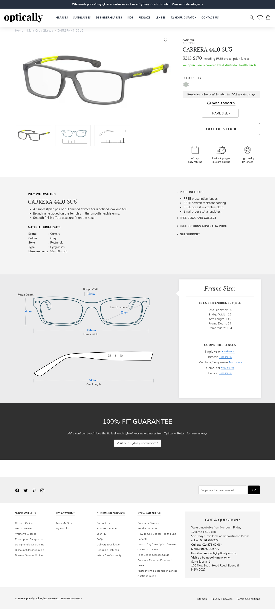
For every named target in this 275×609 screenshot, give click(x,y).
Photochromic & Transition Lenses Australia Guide (157, 573)
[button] (130, 17)
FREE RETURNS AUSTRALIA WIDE (203, 226)
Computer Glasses (148, 523)
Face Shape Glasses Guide (153, 554)
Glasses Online (24, 523)
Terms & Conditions (248, 598)
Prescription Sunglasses (29, 539)
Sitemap (202, 598)
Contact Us (103, 523)
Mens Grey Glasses (40, 30)
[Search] (252, 18)
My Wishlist (63, 528)
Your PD (101, 533)
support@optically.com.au (220, 553)
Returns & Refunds (108, 549)
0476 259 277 (209, 540)
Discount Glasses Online (29, 549)
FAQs (100, 539)
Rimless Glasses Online (29, 555)
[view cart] (268, 18)
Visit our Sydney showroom (137, 443)
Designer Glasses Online (29, 544)
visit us (130, 4)
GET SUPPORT (190, 234)
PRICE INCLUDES (191, 192)
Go (254, 490)
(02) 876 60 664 (212, 544)
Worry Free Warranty (109, 555)
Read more (228, 352)
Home (19, 30)
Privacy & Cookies (221, 598)
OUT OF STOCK (221, 128)
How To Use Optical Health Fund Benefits (157, 536)
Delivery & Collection (109, 544)
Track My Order (64, 523)
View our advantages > (187, 4)
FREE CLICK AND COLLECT (198, 217)
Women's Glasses (25, 533)
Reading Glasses (147, 528)
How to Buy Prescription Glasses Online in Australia (157, 547)
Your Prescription (107, 528)
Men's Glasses (23, 528)
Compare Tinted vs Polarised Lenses (154, 563)
